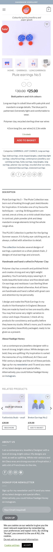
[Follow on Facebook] (5, 472)
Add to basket (26, 140)
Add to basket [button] (36, 428)
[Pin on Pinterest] (34, 174)
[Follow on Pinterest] (20, 472)
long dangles (38, 162)
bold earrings (12, 156)
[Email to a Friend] (29, 174)
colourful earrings (17, 159)
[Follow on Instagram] (10, 472)
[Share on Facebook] (18, 174)
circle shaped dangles (28, 156)
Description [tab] (8, 192)
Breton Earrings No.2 (37, 417)
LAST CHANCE (30, 151)
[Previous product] (29, 84)
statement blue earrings (18, 168)
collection (11, 247)
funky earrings (26, 162)
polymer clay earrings (20, 165)
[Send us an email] (15, 472)
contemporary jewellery (36, 159)
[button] (4, 9)
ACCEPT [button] (27, 545)
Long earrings (37, 70)
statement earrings (37, 168)
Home (11, 70)
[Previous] (7, 38)
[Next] (46, 38)
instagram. (10, 375)
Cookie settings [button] (12, 545)
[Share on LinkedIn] (39, 174)
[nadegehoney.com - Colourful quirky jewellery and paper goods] (26, 9)
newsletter (22, 364)
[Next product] (23, 84)
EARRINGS (22, 70)
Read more (9, 428)
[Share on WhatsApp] (13, 174)
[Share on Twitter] (23, 174)
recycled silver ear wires (40, 165)
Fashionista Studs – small (13, 417)
